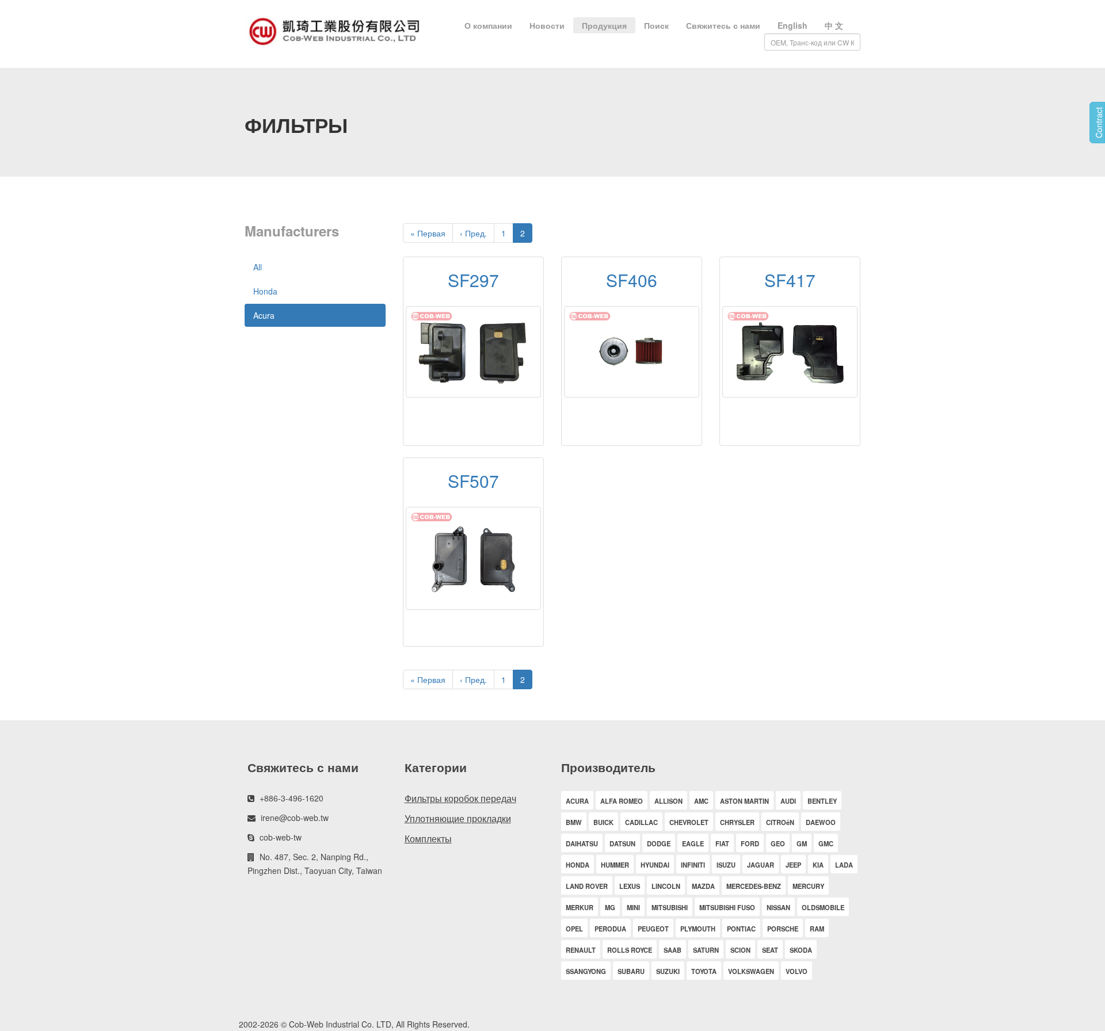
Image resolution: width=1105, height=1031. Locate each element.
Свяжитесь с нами (723, 25)
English (792, 25)
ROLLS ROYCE (629, 949)
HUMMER (615, 864)
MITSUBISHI (669, 907)
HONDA (577, 864)
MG (610, 907)
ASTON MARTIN (744, 800)
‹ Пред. (473, 233)
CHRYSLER (737, 822)
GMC (825, 843)
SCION (740, 949)
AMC (701, 800)
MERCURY (808, 886)
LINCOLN (665, 886)
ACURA (577, 800)
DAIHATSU (582, 843)
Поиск (656, 25)
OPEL (574, 928)
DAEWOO (821, 822)
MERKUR (579, 907)
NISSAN (778, 907)
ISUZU (726, 864)
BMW (574, 822)
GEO (778, 843)
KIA (818, 864)
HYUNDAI (655, 864)
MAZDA (703, 886)
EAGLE (693, 843)
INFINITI (693, 864)
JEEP (793, 864)
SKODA (801, 949)
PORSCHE (782, 928)
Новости (547, 25)
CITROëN (780, 822)
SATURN (706, 949)
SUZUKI (668, 971)
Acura (264, 315)
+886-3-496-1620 (291, 798)
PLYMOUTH (697, 928)
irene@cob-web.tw (295, 817)
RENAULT (581, 949)
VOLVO (796, 971)
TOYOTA (704, 971)
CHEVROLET (688, 822)
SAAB (672, 949)
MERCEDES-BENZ (753, 886)
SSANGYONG (586, 971)
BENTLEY (822, 800)
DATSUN (622, 843)
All (257, 267)
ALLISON (668, 800)
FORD (750, 843)
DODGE (658, 843)
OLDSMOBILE (823, 907)
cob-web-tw (281, 837)
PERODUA (610, 928)
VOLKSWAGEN (751, 971)
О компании (488, 25)
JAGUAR (760, 864)
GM (802, 843)
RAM (817, 928)
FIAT (722, 843)
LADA (844, 864)
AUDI (788, 800)
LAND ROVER (587, 886)
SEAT (770, 949)
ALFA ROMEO (621, 800)
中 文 (834, 25)
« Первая (427, 233)
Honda (265, 291)
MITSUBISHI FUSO (727, 907)
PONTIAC (741, 928)
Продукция (604, 25)
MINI (633, 907)
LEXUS (629, 886)
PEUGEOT (653, 928)
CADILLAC (641, 822)
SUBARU (631, 971)
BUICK (603, 822)
